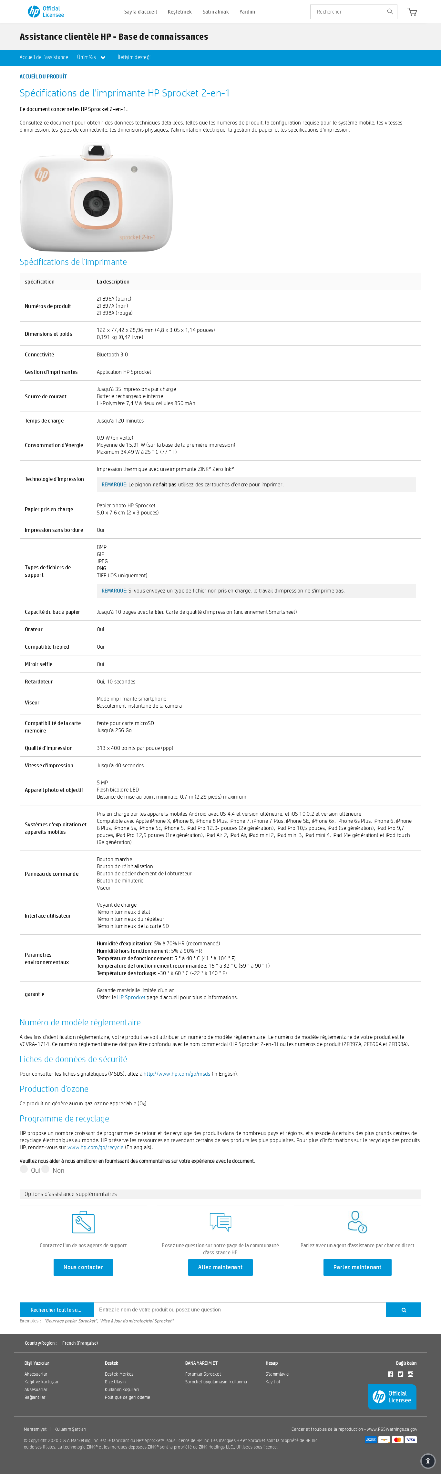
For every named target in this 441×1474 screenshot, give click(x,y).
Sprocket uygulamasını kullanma (216, 1382)
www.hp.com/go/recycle (95, 1147)
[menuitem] (44, 57)
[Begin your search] (390, 11)
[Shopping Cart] (412, 13)
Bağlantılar (35, 1397)
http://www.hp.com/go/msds (177, 1073)
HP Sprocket (131, 997)
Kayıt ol (273, 1382)
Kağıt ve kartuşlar (42, 1382)
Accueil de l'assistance (44, 57)
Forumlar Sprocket (203, 1374)
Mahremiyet (35, 1429)
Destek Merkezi (120, 1374)
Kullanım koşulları (122, 1389)
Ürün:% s (87, 57)
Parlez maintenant (357, 1267)
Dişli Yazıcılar (37, 1363)
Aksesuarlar (36, 1374)
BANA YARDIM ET (201, 1363)
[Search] (403, 1309)
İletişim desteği (134, 57)
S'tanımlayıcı (278, 1374)
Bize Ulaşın (115, 1382)
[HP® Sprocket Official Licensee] (46, 12)
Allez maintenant (220, 1267)
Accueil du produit (43, 76)
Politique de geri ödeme (127, 1397)
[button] (428, 1461)
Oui (35, 1170)
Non (58, 1170)
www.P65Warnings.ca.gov (392, 1429)
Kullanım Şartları (71, 1429)
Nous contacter (83, 1267)
